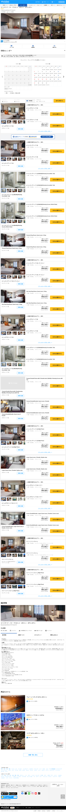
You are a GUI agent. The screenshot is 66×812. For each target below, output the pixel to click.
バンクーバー (55, 776)
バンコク (33, 775)
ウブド (52, 775)
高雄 (15, 775)
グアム (20, 770)
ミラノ (40, 776)
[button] (58, 32)
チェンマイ (37, 775)
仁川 (8, 775)
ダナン (29, 775)
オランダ (2, 771)
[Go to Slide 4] (20, 122)
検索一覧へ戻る (33, 755)
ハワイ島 (13, 776)
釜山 (5, 775)
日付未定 (30, 100)
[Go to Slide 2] (9, 122)
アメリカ (16, 770)
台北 (10, 775)
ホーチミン (22, 775)
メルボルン (60, 775)
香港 (18, 775)
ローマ (37, 776)
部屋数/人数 (38, 99)
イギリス (43, 770)
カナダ (23, 770)
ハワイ (13, 770)
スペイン (47, 770)
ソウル (2, 775)
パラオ (9, 770)
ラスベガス (24, 776)
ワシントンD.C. (29, 776)
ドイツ (39, 770)
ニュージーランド (4, 770)
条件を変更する (59, 100)
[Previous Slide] (2, 111)
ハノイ (26, 775)
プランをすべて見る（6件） (44, 168)
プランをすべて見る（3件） (44, 596)
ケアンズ (2, 776)
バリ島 (48, 775)
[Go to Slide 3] (14, 122)
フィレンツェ (45, 776)
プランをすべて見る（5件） (44, 131)
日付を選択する (57, 114)
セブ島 (41, 775)
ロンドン (50, 776)
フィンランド (57, 770)
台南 (13, 775)
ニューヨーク (18, 776)
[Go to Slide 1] (3, 122)
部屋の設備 (20, 128)
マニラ (45, 775)
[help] (15, 41)
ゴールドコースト (8, 776)
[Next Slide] (23, 111)
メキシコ (27, 770)
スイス (6, 771)
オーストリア (52, 770)
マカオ (59, 776)
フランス (31, 770)
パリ (34, 776)
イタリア (35, 770)
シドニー (55, 775)
